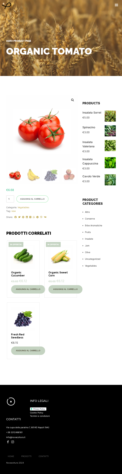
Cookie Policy (36, 412)
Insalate (89, 238)
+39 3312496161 (14, 432)
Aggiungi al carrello (32, 199)
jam (87, 245)
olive (87, 252)
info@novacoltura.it (15, 437)
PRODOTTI (26, 456)
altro (87, 212)
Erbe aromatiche (93, 225)
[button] (72, 100)
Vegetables (23, 207)
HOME (11, 456)
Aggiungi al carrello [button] (28, 289)
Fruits (88, 232)
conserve (90, 218)
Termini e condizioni (40, 416)
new (13, 211)
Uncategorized (92, 259)
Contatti (44, 456)
